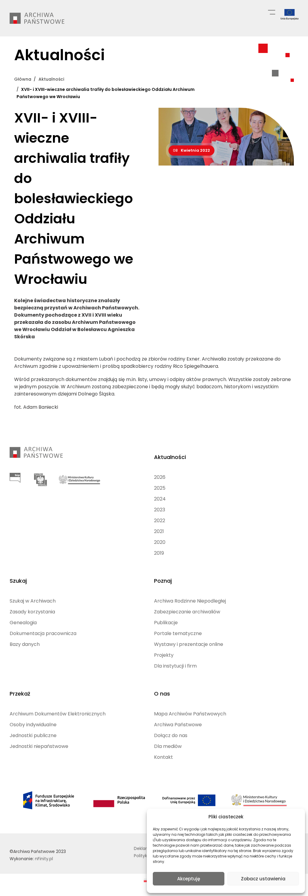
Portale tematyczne (178, 633)
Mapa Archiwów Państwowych (190, 713)
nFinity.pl (44, 859)
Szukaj (18, 580)
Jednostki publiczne (33, 735)
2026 (159, 477)
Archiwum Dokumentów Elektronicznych (58, 713)
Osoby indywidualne (33, 724)
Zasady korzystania (32, 611)
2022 (159, 520)
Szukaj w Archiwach (33, 600)
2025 (159, 488)
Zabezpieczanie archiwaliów (187, 611)
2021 (159, 531)
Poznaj (163, 580)
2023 (159, 509)
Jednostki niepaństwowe (39, 746)
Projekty (164, 655)
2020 (159, 542)
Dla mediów (168, 746)
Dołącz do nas (170, 735)
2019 (159, 553)
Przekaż (20, 693)
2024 (160, 498)
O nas (162, 693)
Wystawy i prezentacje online (188, 644)
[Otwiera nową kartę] (15, 478)
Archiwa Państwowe (178, 724)
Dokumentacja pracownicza (43, 633)
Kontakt (163, 757)
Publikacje (166, 622)
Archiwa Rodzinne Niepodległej (190, 600)
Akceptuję (188, 879)
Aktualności (170, 457)
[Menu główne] (271, 11)
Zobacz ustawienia (263, 879)
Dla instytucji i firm (175, 665)
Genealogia (23, 622)
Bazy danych (25, 644)
